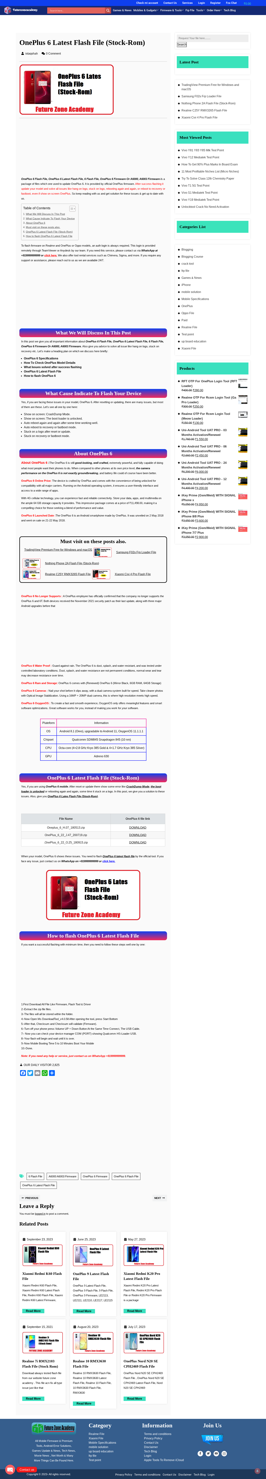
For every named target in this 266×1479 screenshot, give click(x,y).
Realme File (189, 327)
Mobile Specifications (195, 299)
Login (201, 3)
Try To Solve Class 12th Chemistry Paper (207, 178)
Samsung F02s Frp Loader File (201, 96)
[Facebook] (200, 1453)
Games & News (122, 10)
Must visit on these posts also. (43, 227)
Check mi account (147, 3)
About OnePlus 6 (35, 222)
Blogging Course (192, 256)
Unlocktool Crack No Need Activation (205, 206)
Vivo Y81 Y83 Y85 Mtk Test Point (202, 150)
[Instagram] (224, 1453)
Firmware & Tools (171, 10)
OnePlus (187, 306)
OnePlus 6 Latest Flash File (38, 1185)
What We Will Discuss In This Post (45, 214)
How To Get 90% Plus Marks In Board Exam (209, 164)
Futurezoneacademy (25, 10)
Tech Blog (230, 10)
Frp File (189, 10)
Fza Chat (231, 3)
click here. (50, 255)
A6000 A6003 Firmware (62, 1176)
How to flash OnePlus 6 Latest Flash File (49, 236)
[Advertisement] (93, 149)
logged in (40, 1213)
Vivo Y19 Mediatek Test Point (200, 199)
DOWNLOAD (137, 827)
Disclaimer (184, 1474)
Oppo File (187, 313)
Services (187, 3)
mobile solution (191, 291)
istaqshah (31, 53)
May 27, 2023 (136, 1239)
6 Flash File (35, 1176)
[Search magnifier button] (108, 10)
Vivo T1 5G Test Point (195, 185)
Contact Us (170, 3)
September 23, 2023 (40, 1239)
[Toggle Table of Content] (71, 209)
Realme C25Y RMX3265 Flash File (204, 110)
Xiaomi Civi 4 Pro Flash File (199, 117)
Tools (199, 10)
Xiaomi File (188, 348)
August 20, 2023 (87, 1326)
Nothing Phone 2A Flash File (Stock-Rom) (208, 103)
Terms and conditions (147, 1474)
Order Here (213, 10)
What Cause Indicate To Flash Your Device (50, 218)
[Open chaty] (10, 1469)
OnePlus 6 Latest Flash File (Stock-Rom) (49, 231)
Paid (184, 320)
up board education (193, 341)
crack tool (187, 263)
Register (215, 3)
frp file (185, 270)
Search (181, 44)
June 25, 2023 (86, 1239)
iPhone (186, 284)
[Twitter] (208, 1453)
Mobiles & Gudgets (145, 10)
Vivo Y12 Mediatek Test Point (200, 157)
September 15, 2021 (40, 1326)
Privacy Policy (123, 1474)
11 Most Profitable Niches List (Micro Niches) (210, 171)
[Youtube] (216, 1453)
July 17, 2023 (136, 1326)
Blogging (187, 249)
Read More (31, 1311)
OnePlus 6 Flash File (126, 1176)
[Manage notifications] (257, 1471)
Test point (187, 334)
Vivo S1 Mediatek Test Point (199, 192)
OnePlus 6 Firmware (95, 1176)
